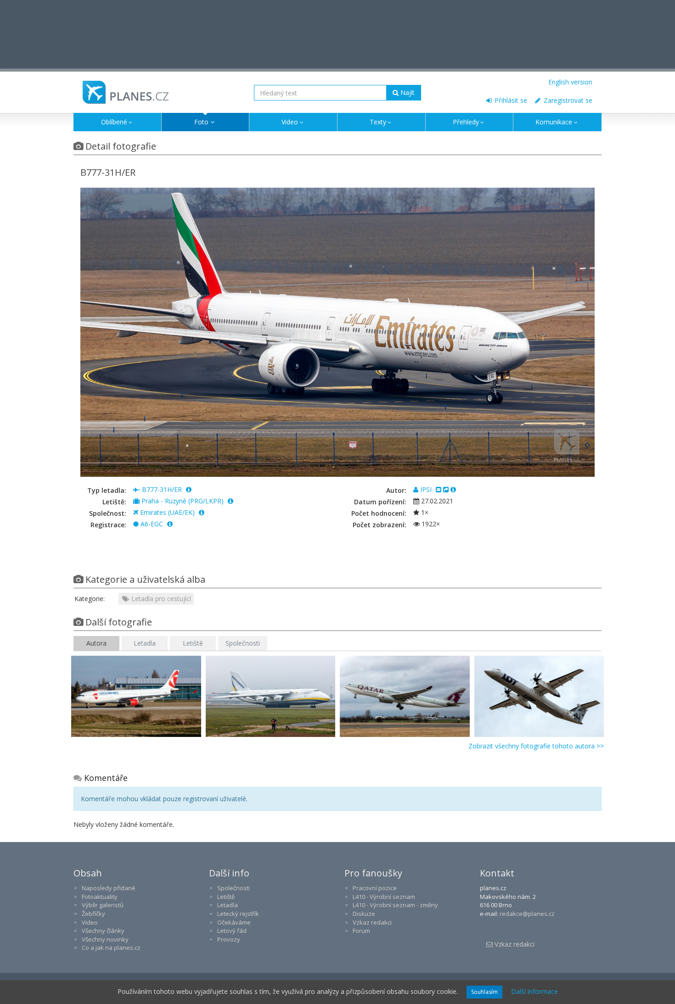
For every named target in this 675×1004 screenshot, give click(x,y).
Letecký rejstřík (238, 913)
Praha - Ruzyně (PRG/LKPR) (182, 500)
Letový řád (232, 930)
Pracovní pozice (375, 888)
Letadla (145, 643)
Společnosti (242, 643)
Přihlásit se (510, 100)
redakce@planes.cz (527, 913)
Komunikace (553, 121)
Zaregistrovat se (567, 100)
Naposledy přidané (108, 888)
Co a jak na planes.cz (111, 947)
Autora (96, 643)
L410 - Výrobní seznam (384, 896)
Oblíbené (114, 121)
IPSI (425, 489)
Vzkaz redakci (372, 922)
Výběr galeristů (103, 905)
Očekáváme (234, 922)
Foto (201, 121)
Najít (407, 92)
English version (570, 82)
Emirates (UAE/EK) (167, 512)
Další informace (534, 991)
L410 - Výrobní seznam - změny (395, 905)
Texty (378, 121)
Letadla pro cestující (160, 598)
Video (289, 121)
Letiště (193, 643)
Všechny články (103, 930)
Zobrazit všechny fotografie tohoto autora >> (536, 746)
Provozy (228, 939)
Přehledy (466, 121)
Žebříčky (93, 913)
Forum (361, 930)
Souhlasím (484, 992)
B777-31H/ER (162, 489)
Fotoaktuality (100, 896)
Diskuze (364, 913)
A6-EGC (152, 523)
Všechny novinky (105, 939)
